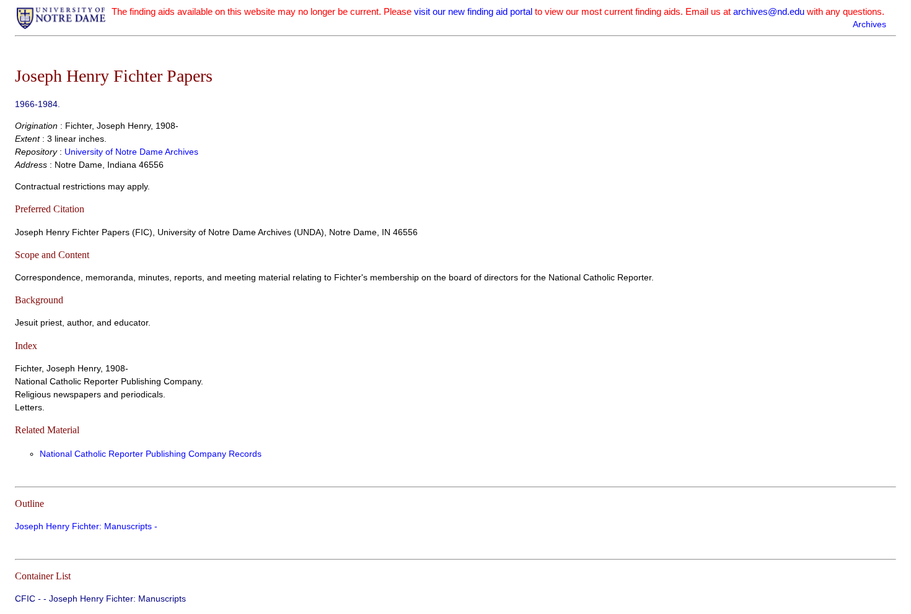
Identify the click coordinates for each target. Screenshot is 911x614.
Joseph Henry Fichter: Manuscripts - (86, 526)
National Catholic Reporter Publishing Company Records (151, 454)
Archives (869, 24)
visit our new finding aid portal (473, 11)
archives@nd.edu (768, 11)
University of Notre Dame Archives (131, 152)
